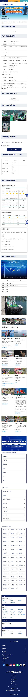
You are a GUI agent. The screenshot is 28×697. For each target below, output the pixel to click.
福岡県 (4, 580)
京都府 (12, 561)
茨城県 (12, 537)
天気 (4, 476)
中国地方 (5, 511)
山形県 (20, 533)
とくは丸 (4, 602)
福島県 (4, 537)
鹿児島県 (5, 588)
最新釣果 (5, 456)
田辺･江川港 (12, 614)
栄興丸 (4, 600)
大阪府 (20, 561)
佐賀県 (12, 580)
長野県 (12, 553)
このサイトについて (13, 688)
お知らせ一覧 (13, 679)
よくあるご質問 (5, 658)
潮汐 (4, 480)
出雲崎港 (20, 611)
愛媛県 (12, 577)
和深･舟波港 (5, 612)
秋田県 (12, 533)
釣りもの (5, 472)
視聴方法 (25, 1)
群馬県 (4, 541)
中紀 (3, 624)
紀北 (11, 624)
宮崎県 (20, 584)
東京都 (4, 545)
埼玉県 (12, 541)
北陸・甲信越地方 (7, 499)
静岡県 (4, 557)
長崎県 (20, 580)
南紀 (6, 18)
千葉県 (20, 541)
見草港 (9, 18)
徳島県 (20, 573)
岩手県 (20, 529)
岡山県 (20, 569)
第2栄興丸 (12, 602)
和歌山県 (2, 18)
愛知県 (12, 557)
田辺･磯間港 (5, 611)
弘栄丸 (11, 600)
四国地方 (5, 515)
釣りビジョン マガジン (7, 655)
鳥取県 (4, 569)
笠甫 (11, 617)
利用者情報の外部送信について (13, 690)
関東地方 (5, 495)
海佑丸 (19, 600)
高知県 (20, 577)
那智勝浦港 (20, 609)
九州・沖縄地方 (6, 519)
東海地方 (5, 503)
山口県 (12, 573)
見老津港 (12, 612)
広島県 (4, 573)
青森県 (12, 529)
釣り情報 (4, 652)
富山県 (4, 549)
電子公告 (13, 677)
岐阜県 (20, 553)
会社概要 (13, 675)
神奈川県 (13, 545)
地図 (4, 468)
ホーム (4, 1)
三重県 (20, 557)
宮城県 (4, 533)
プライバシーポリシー (13, 686)
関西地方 (5, 507)
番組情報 (4, 648)
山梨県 (4, 553)
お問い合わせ (13, 683)
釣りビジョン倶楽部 (14, 1)
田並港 (4, 614)
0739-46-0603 (12, 44)
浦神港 (11, 609)
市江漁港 (4, 617)
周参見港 (4, 609)
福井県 (20, 549)
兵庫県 (4, 565)
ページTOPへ (13, 641)
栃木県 (20, 537)
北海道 (4, 529)
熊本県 (4, 584)
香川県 (4, 577)
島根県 (12, 569)
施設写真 (5, 464)
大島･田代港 (12, 611)
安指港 (19, 612)
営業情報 (5, 460)
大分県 (12, 584)
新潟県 (20, 545)
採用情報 (13, 681)
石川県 (12, 549)
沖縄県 (12, 588)
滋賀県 (4, 561)
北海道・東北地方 (7, 491)
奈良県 (12, 565)
